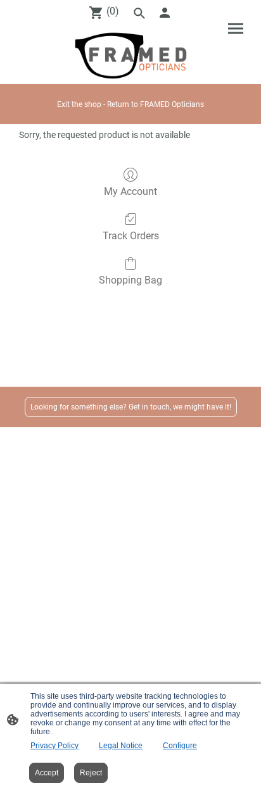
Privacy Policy (54, 745)
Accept (46, 772)
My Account (130, 191)
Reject (91, 772)
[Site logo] (130, 55)
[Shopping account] (164, 12)
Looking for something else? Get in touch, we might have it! (130, 407)
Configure (180, 745)
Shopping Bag (130, 280)
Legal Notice (121, 745)
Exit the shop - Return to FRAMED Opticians (130, 104)
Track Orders (131, 236)
